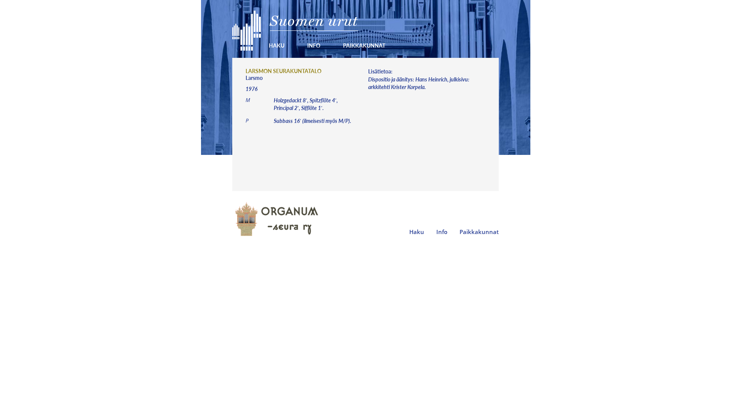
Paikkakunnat (364, 45)
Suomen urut (314, 21)
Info (313, 45)
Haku (276, 45)
